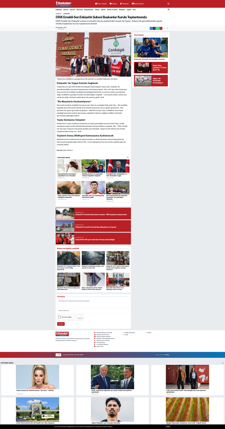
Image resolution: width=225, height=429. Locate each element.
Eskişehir (59, 9)
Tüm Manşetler (101, 342)
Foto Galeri (102, 4)
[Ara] (168, 4)
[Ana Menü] (168, 10)
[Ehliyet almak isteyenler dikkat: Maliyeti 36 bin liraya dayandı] (93, 279)
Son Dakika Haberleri (102, 344)
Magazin (122, 9)
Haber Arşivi (100, 346)
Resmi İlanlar (139, 4)
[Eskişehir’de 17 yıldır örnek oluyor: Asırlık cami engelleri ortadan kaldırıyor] (117, 258)
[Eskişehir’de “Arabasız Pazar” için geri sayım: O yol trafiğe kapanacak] (68, 258)
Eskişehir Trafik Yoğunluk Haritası (106, 338)
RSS (59, 354)
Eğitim (103, 9)
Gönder (61, 324)
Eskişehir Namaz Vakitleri (103, 336)
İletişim (149, 332)
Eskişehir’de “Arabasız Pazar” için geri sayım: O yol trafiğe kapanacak (68, 267)
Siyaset (72, 9)
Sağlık (129, 9)
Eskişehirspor (89, 9)
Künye (126, 334)
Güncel (65, 9)
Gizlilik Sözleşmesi (130, 332)
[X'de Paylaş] (154, 28)
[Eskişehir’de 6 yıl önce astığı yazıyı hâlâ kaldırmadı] (68, 279)
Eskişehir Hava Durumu (103, 334)
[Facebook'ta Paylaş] (151, 28)
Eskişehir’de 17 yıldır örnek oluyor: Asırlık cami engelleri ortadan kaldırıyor (117, 267)
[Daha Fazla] (160, 28)
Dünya (97, 9)
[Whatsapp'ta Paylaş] (157, 28)
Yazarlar (125, 4)
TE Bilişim (166, 354)
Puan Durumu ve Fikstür (103, 340)
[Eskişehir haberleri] (63, 4)
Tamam (168, 426)
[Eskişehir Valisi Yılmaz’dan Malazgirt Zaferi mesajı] (117, 279)
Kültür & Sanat (112, 9)
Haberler (58, 13)
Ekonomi (79, 9)
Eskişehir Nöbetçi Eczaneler (104, 332)
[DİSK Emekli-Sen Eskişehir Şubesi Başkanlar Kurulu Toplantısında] (93, 54)
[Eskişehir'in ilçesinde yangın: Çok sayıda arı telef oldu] (93, 258)
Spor (134, 9)
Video (114, 4)
